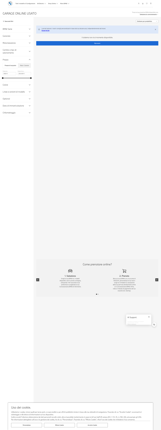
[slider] (2, 78)
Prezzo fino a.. (21, 71)
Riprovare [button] (97, 43)
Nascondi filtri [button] (9, 21)
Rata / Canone (24, 65)
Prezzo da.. (5, 71)
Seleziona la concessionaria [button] (148, 14)
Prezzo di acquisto (10, 65)
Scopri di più (45, 30)
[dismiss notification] (155, 29)
